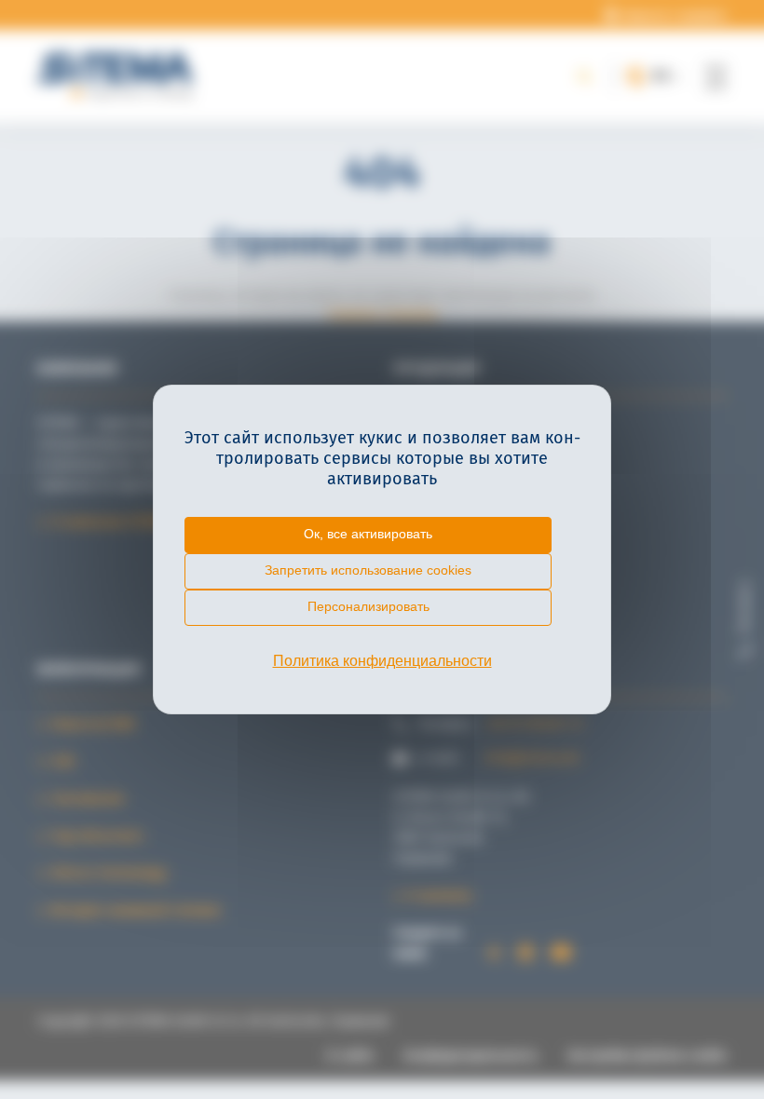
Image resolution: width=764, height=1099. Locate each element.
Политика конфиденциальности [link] (382, 661)
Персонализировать (368, 606)
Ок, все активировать (368, 533)
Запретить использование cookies (368, 570)
